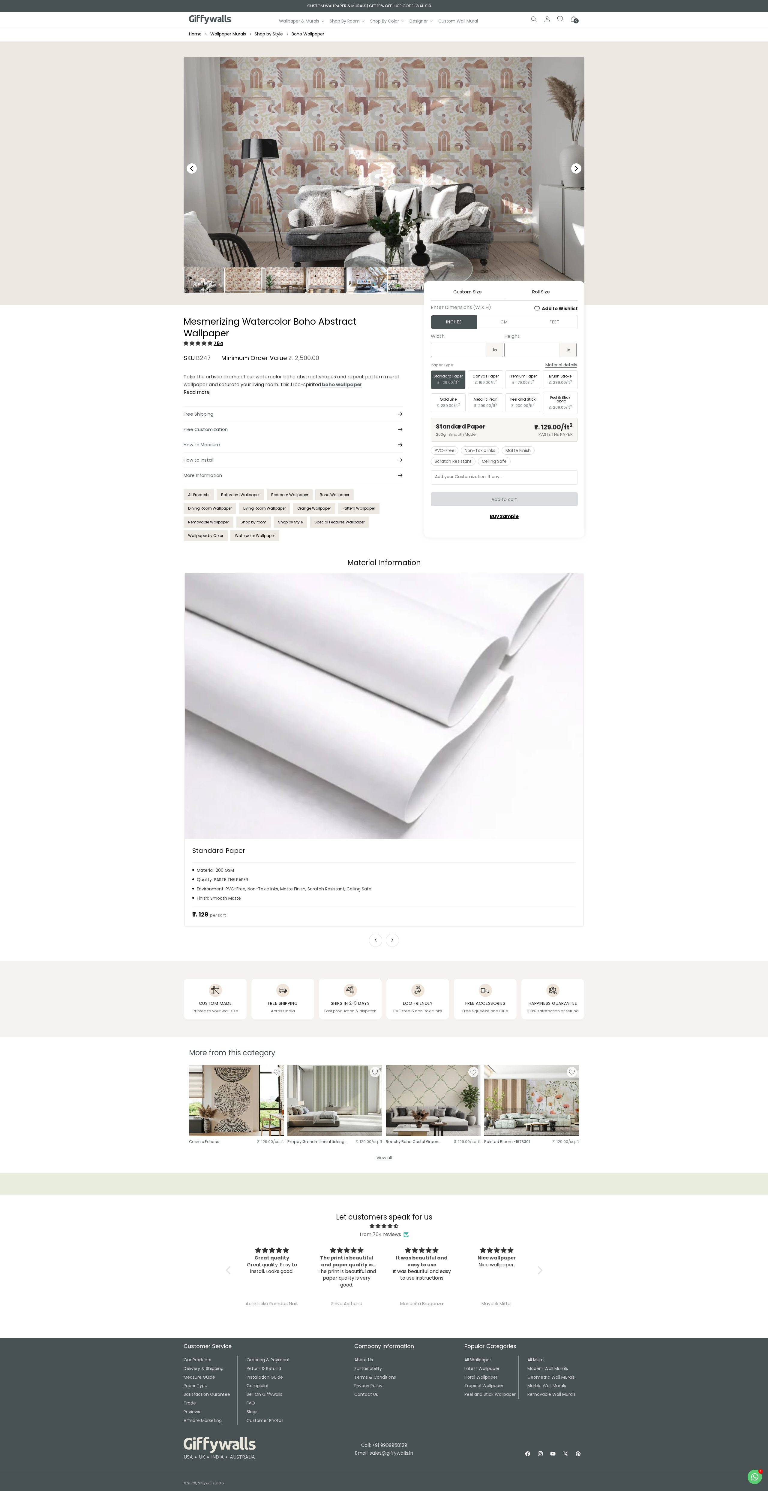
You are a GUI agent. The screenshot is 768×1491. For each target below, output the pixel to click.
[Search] (534, 19)
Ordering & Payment (268, 1360)
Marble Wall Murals (546, 1386)
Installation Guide (265, 1377)
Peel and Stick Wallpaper (490, 1394)
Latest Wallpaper (482, 1368)
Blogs (252, 1412)
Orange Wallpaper (314, 508)
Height (512, 336)
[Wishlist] (560, 19)
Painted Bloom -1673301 (507, 1141)
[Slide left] (375, 940)
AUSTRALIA (242, 1456)
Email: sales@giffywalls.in (384, 1453)
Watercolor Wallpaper (255, 535)
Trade (190, 1403)
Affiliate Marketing (203, 1420)
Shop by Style (269, 34)
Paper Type (195, 1386)
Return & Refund (264, 1368)
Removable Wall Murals (551, 1394)
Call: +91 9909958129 (384, 1445)
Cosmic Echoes (204, 1141)
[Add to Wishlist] (276, 1072)
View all (384, 1158)
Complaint (258, 1386)
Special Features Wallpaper (339, 522)
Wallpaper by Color (205, 535)
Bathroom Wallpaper (240, 494)
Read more (197, 392)
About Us (363, 1360)
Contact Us (366, 1394)
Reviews (192, 1412)
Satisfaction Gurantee (207, 1394)
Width (438, 336)
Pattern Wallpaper (359, 508)
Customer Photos (265, 1420)
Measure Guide (199, 1377)
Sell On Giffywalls (264, 1394)
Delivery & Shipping (204, 1368)
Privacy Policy (368, 1386)
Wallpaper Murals (228, 34)
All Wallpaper (477, 1360)
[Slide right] (392, 940)
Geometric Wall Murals (551, 1377)
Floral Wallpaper (480, 1377)
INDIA (217, 1456)
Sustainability (368, 1368)
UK (202, 1456)
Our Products (197, 1360)
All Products (198, 494)
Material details (561, 365)
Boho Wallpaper (308, 34)
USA (188, 1456)
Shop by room (253, 522)
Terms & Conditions (375, 1377)
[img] (384, 1226)
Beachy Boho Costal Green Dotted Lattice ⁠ (412, 1141)
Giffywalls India (211, 1483)
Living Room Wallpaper (264, 508)
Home (195, 34)
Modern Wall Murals (547, 1368)
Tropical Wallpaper (483, 1386)
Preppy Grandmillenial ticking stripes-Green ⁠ (315, 1141)
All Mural (535, 1360)
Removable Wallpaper (208, 522)
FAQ (251, 1403)
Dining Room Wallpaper (210, 508)
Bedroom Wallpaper (289, 494)
